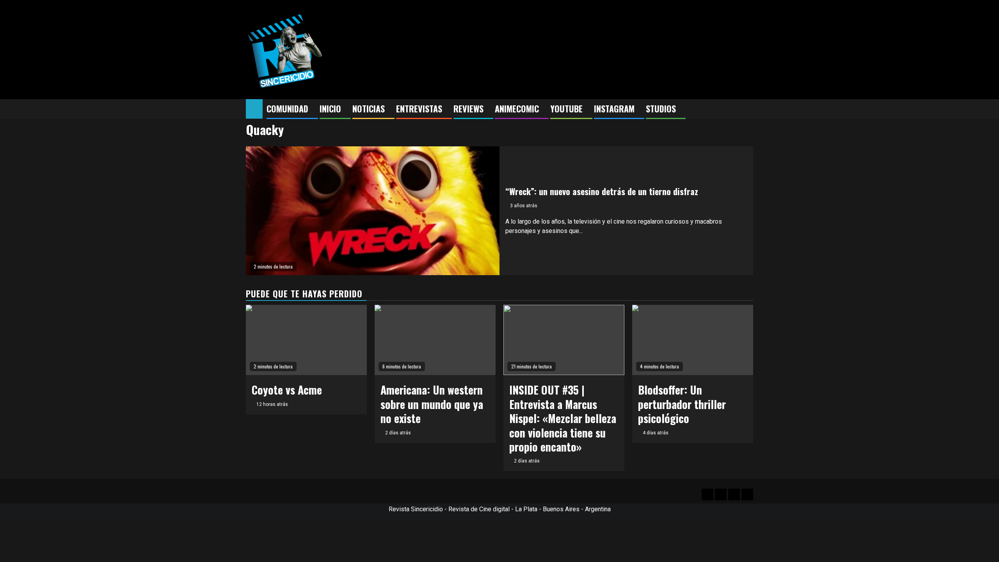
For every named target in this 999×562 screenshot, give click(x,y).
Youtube (566, 108)
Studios (661, 108)
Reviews (468, 108)
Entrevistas (419, 108)
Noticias (368, 108)
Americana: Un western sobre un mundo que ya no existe (431, 404)
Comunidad (287, 108)
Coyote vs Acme (287, 390)
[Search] (747, 109)
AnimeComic (517, 108)
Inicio (330, 108)
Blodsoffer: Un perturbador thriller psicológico (682, 404)
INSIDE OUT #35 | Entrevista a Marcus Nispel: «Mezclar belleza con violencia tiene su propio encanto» (562, 418)
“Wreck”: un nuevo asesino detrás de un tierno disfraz (601, 191)
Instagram (614, 108)
